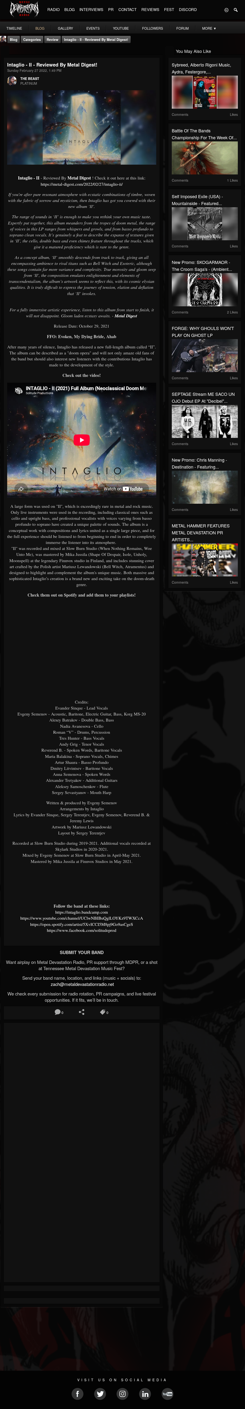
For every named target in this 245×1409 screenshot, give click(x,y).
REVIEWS (150, 9)
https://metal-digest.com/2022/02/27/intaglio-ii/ (82, 184)
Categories (32, 39)
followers (152, 28)
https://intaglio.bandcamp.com (81, 912)
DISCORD (188, 9)
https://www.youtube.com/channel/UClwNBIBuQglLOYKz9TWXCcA (81, 918)
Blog (13, 39)
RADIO (53, 9)
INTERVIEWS (91, 9)
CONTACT (127, 9)
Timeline (14, 28)
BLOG (69, 9)
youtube (121, 28)
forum (182, 28)
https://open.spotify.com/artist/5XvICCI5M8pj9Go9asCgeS (81, 924)
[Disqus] (82, 1090)
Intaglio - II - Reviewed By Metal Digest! (96, 39)
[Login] (226, 10)
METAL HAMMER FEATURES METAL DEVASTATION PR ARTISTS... (201, 532)
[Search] (236, 10)
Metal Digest (79, 178)
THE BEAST (29, 78)
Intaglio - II (29, 178)
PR (111, 9)
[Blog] (4, 50)
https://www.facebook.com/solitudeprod (81, 930)
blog (40, 28)
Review (52, 39)
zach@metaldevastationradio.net (82, 984)
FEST (169, 9)
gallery (65, 28)
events (93, 28)
